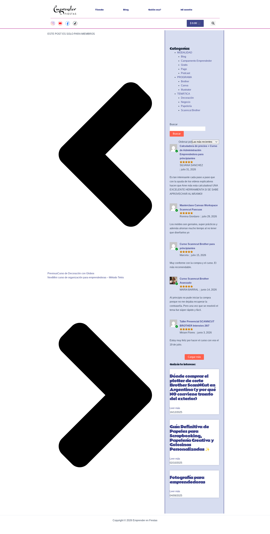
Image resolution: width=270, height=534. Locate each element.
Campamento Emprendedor (196, 60)
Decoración (187, 97)
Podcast (185, 73)
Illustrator (186, 89)
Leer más (175, 408)
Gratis (184, 65)
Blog (126, 9)
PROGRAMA (184, 77)
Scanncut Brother (190, 110)
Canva (184, 85)
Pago (184, 69)
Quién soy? (154, 9)
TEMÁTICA (183, 93)
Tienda (99, 9)
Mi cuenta (186, 9)
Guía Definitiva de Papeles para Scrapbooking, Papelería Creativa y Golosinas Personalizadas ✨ (192, 438)
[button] (213, 23)
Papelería (186, 106)
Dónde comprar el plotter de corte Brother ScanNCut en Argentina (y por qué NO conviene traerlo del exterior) (193, 387)
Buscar (174, 124)
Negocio (185, 102)
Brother (185, 81)
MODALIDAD (184, 52)
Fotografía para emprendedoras (187, 479)
